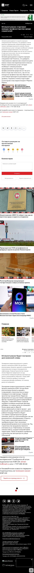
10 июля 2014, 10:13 (7, 36)
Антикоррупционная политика (10, 554)
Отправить (17, 173)
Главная (5, 10)
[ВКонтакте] (3, 128)
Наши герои (13, 10)
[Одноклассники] (11, 128)
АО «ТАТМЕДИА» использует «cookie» (12, 532)
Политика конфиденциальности (11, 538)
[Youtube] (9, 501)
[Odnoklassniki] (13, 501)
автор (3, 23)
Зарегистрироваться (25, 178)
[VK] (4, 501)
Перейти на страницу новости (12, 478)
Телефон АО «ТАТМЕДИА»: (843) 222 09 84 (13, 556)
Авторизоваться (9, 178)
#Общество (28, 23)
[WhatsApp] (15, 128)
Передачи (24, 10)
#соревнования (6, 116)
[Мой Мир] (19, 128)
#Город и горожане (28, 349)
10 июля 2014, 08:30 (29, 350)
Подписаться (24, 564)
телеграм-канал (7, 112)
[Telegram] (7, 128)
